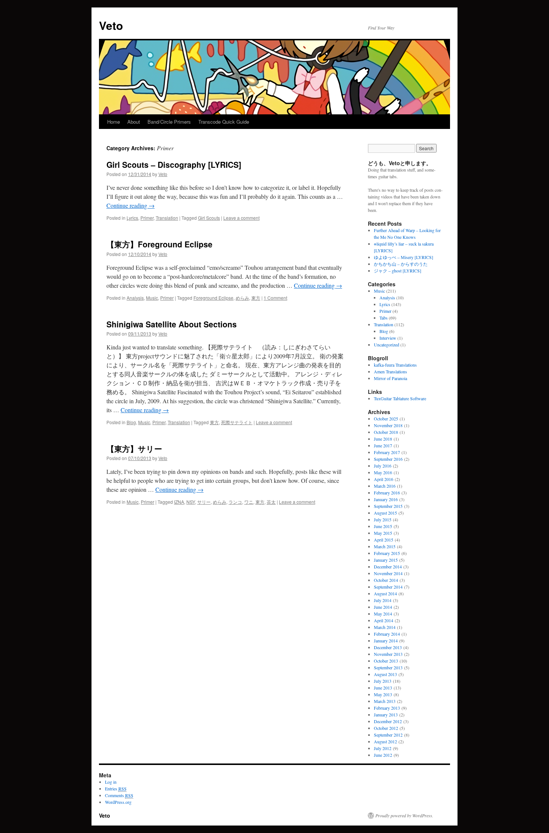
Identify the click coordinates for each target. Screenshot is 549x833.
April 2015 (383, 540)
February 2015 (387, 553)
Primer (146, 218)
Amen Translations (390, 371)
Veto (111, 25)
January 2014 (386, 641)
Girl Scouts (209, 218)
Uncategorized (386, 345)
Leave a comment (241, 218)
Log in (111, 782)
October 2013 (386, 661)
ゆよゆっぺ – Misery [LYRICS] (403, 257)
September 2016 (388, 459)
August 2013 (385, 674)
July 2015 (382, 519)
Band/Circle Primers (169, 121)
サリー (204, 502)
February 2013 (387, 708)
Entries (116, 789)
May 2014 (383, 614)
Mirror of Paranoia (390, 378)
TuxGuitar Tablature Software (400, 398)
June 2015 (383, 526)
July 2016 (382, 466)
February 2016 (387, 493)
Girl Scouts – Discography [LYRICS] (173, 164)
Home (113, 121)
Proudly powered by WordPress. (404, 815)
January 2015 (386, 560)
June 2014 (383, 607)
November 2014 (388, 573)
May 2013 (383, 694)
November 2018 (388, 425)
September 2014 (388, 587)
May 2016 (383, 472)
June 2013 (383, 688)
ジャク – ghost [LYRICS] (397, 271)
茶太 (271, 502)
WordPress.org (118, 802)
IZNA (179, 502)
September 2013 (388, 667)
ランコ (235, 502)
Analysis (135, 297)
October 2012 (386, 728)
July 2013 (382, 681)
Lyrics (132, 218)
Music (152, 297)
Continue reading (130, 205)
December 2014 (388, 567)
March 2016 (385, 486)
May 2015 (383, 533)
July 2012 (382, 748)
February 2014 (387, 634)
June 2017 (383, 445)
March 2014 (385, 627)
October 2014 (386, 580)
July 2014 (382, 600)
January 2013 (386, 715)
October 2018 (386, 432)
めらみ (242, 297)
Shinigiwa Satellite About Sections (171, 324)
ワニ (248, 502)
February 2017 (387, 452)
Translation (167, 218)
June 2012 (383, 755)
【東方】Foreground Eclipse (159, 244)
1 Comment (275, 297)
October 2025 (386, 419)
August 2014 (385, 593)
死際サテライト (236, 422)
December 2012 (388, 721)
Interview (387, 338)
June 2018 (383, 439)
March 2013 (385, 701)
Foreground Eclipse (213, 297)
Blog (131, 422)
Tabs (383, 318)
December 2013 (388, 647)
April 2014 (383, 620)
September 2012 (388, 735)
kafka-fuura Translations (395, 365)
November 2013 (388, 654)
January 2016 (386, 499)
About (133, 121)
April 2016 (383, 479)
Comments (119, 795)
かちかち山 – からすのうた (401, 264)
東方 (255, 297)
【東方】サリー (134, 448)
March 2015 (385, 546)
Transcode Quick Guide (223, 121)
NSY (190, 502)
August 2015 (385, 513)
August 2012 (385, 741)
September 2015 (388, 506)
